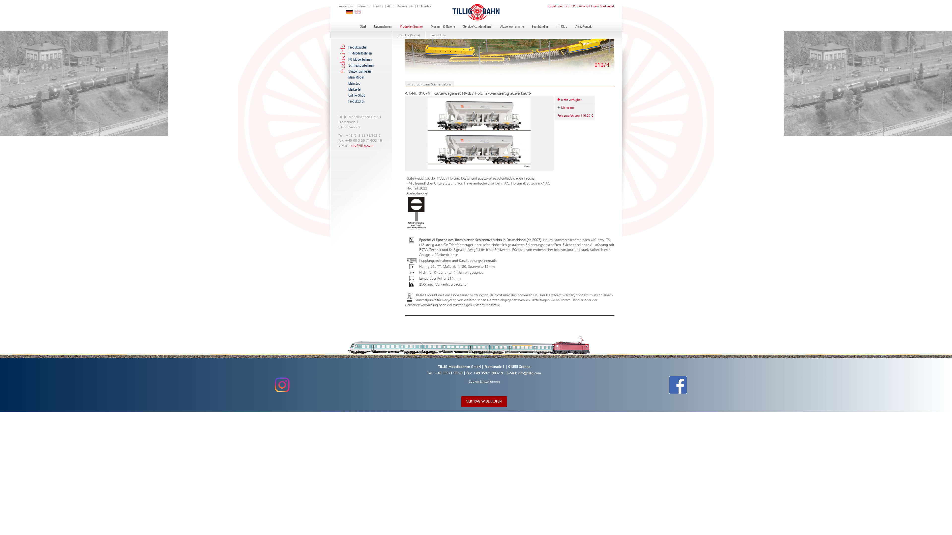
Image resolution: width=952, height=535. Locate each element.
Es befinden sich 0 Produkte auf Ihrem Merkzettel (581, 6)
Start (363, 26)
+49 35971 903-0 (449, 373)
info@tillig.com (362, 145)
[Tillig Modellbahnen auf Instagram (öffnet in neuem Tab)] (282, 385)
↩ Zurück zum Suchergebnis (429, 84)
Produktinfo (438, 35)
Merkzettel (354, 89)
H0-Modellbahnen (360, 59)
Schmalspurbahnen (361, 65)
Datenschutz (405, 6)
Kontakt (378, 6)
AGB (390, 6)
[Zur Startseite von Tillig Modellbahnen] (476, 12)
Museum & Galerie (443, 26)
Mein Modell (356, 77)
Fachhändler (540, 26)
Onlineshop (424, 6)
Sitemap (362, 6)
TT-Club (561, 26)
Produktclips (356, 101)
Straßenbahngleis (359, 71)
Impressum (345, 6)
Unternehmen (383, 26)
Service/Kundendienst (477, 26)
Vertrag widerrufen (484, 401)
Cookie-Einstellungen (484, 381)
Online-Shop (356, 95)
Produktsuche (357, 47)
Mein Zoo (354, 83)
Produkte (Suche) (411, 26)
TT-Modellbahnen (360, 53)
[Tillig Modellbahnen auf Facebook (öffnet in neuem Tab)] (678, 385)
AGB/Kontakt (583, 26)
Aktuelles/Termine (512, 26)
